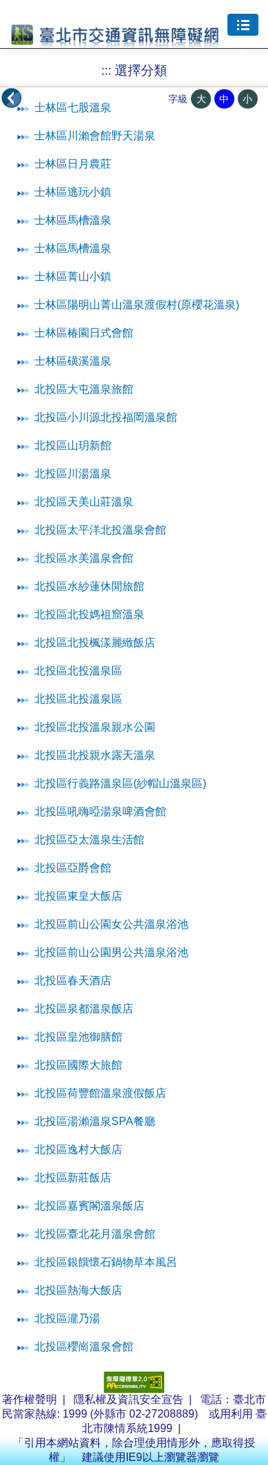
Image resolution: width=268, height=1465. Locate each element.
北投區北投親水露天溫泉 (94, 755)
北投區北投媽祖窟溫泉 (89, 614)
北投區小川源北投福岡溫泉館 (105, 417)
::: (106, 70)
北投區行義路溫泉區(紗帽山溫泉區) (120, 783)
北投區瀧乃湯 (67, 1318)
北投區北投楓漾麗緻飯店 (94, 642)
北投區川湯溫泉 (72, 473)
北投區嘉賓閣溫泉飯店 (89, 1206)
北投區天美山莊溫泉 (83, 502)
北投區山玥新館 (72, 445)
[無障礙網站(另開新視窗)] (134, 1389)
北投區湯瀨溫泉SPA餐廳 (94, 1121)
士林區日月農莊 (72, 164)
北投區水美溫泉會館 (83, 558)
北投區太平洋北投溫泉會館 (100, 530)
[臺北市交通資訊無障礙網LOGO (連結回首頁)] (115, 42)
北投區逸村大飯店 (78, 1149)
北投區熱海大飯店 (78, 1290)
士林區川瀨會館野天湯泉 (94, 135)
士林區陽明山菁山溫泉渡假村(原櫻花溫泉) (136, 304)
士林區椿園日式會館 (83, 333)
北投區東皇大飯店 (78, 896)
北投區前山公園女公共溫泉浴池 (111, 924)
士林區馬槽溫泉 (72, 220)
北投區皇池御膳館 (78, 1037)
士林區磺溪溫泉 (72, 361)
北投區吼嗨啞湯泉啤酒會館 (100, 811)
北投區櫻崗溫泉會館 (83, 1346)
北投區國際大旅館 (78, 1065)
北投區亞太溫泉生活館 (89, 839)
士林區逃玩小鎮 (72, 192)
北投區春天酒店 (72, 980)
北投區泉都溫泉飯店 (83, 1008)
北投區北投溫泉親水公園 (94, 727)
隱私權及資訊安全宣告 (128, 1399)
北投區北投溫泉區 (78, 671)
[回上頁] (11, 98)
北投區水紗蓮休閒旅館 (89, 586)
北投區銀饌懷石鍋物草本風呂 (105, 1262)
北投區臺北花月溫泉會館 (94, 1234)
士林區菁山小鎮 (72, 276)
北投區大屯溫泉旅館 (83, 389)
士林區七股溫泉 (72, 107)
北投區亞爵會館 (72, 868)
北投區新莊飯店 (72, 1177)
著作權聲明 (29, 1399)
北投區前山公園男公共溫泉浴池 (111, 952)
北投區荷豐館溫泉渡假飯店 (100, 1093)
